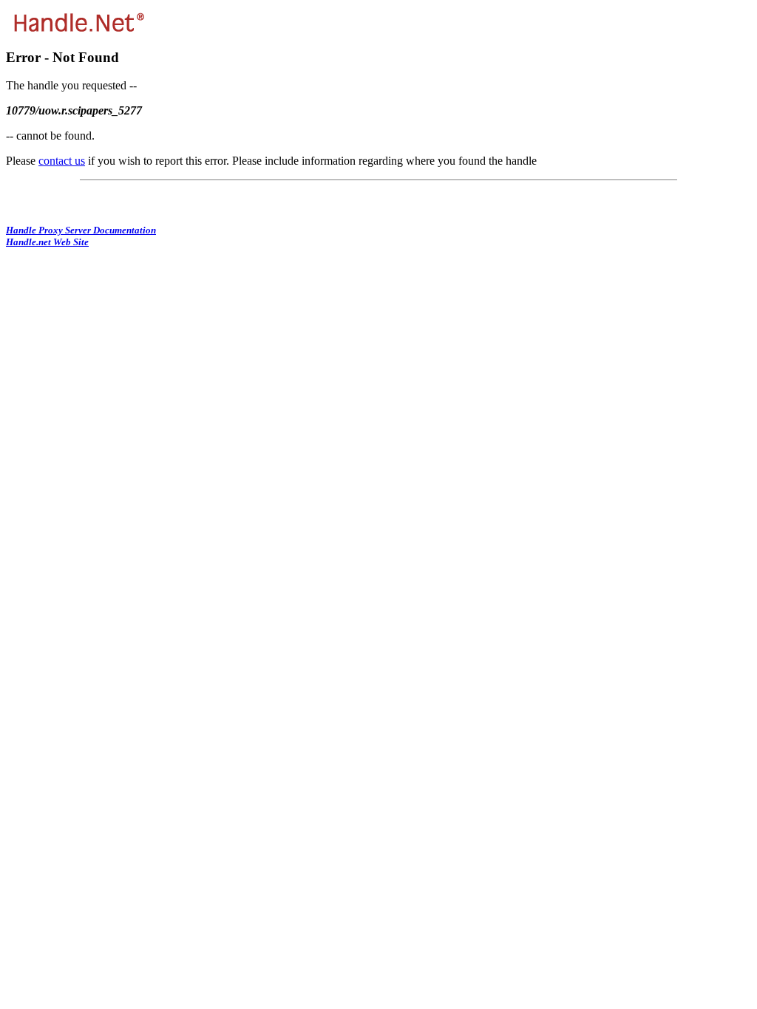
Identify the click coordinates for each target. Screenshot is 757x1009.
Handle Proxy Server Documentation (81, 230)
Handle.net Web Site (47, 241)
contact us (61, 160)
